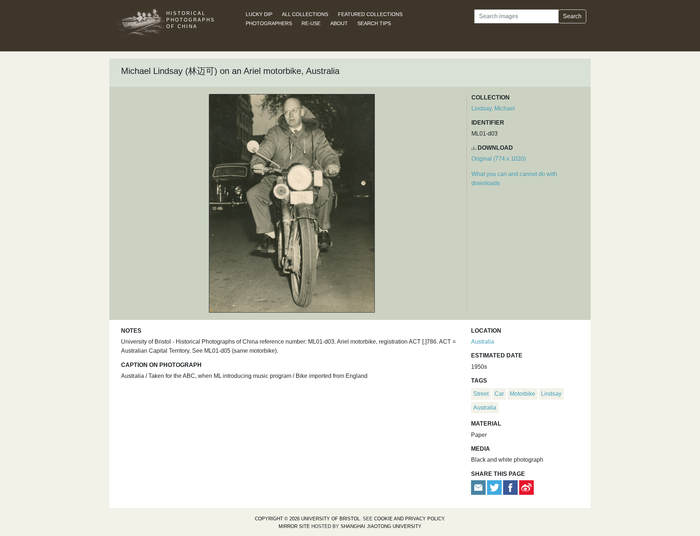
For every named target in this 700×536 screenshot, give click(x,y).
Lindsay (551, 394)
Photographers (269, 23)
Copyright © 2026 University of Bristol (307, 518)
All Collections (305, 14)
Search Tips (374, 23)
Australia (482, 342)
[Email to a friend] (479, 487)
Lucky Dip (259, 14)
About (339, 23)
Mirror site (294, 526)
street (481, 394)
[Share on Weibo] (526, 487)
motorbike (522, 394)
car (499, 394)
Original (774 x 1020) (498, 159)
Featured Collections (370, 14)
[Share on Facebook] (510, 487)
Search (572, 16)
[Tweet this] (495, 487)
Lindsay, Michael (493, 108)
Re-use (311, 23)
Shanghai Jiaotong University (381, 526)
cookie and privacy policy (409, 518)
